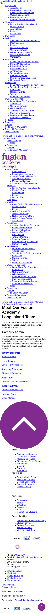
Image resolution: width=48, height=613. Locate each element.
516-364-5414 (25, 1)
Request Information (9, 1)
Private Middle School (20, 64)
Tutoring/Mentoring (19, 73)
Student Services (25, 523)
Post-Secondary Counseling (23, 78)
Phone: (10, 555)
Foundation (22, 471)
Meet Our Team (17, 27)
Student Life (15, 104)
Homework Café (17, 80)
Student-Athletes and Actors (23, 115)
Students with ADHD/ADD (22, 111)
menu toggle (8, 167)
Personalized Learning (20, 10)
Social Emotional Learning (22, 13)
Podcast (9, 120)
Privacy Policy (8, 585)
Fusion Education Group (26, 600)
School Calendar (24, 528)
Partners (21, 468)
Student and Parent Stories (22, 20)
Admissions (10, 83)
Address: (11, 560)
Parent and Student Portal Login (31, 521)
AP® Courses (16, 71)
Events (13, 31)
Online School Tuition (20, 55)
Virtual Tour (15, 90)
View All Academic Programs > (24, 62)
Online (8, 38)
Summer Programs (18, 76)
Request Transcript (25, 525)
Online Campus (12, 132)
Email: (10, 557)
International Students (20, 97)
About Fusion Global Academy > (25, 41)
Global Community (19, 50)
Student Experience (14, 99)
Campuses (10, 36)
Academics (10, 59)
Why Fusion (10, 6)
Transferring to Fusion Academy (24, 87)
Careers (8, 125)
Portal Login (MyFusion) (16, 127)
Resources (10, 122)
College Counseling (26, 482)
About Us (9, 22)
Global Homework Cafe (21, 52)
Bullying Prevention (26, 530)
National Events (17, 92)
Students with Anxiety (20, 113)
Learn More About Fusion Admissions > (28, 85)
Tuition (13, 94)
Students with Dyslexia (20, 118)
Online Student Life (19, 48)
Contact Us (15, 34)
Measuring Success (19, 17)
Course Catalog (24, 487)
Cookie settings (9, 587)
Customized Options (19, 15)
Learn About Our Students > (23, 101)
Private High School (19, 66)
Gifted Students (17, 108)
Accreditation (16, 29)
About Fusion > (17, 8)
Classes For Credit (18, 69)
